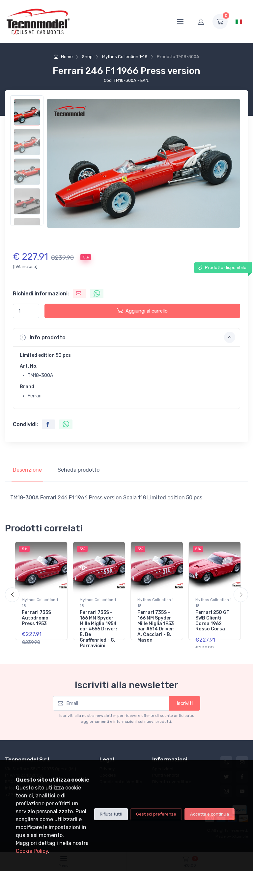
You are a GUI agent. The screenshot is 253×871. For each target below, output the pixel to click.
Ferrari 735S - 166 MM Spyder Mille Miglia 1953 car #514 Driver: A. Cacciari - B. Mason (156, 626)
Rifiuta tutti (111, 814)
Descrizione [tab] (27, 470)
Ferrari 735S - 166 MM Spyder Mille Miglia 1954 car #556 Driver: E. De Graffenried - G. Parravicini (98, 629)
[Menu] (180, 21)
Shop (87, 56)
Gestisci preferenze (156, 814)
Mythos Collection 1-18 (125, 56)
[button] (126, 337)
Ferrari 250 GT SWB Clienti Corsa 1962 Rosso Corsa (212, 621)
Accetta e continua (209, 814)
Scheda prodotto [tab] (78, 470)
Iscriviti (185, 703)
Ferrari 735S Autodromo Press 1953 (36, 618)
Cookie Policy (32, 851)
